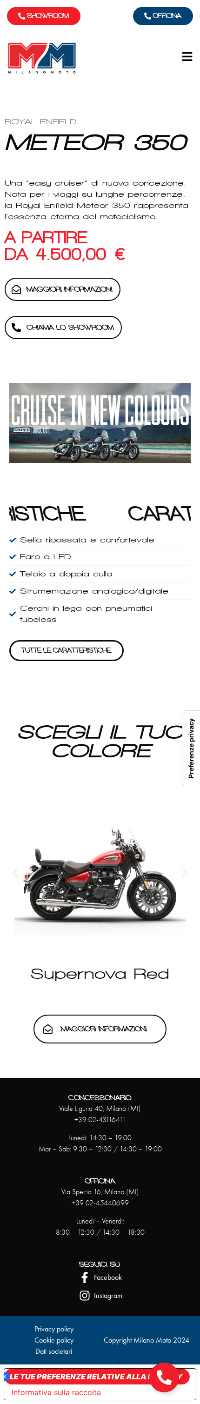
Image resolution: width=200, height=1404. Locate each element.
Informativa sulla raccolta (56, 1392)
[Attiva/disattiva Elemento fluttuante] (164, 1377)
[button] (15, 873)
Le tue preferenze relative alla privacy (96, 1376)
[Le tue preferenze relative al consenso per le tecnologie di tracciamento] (191, 748)
